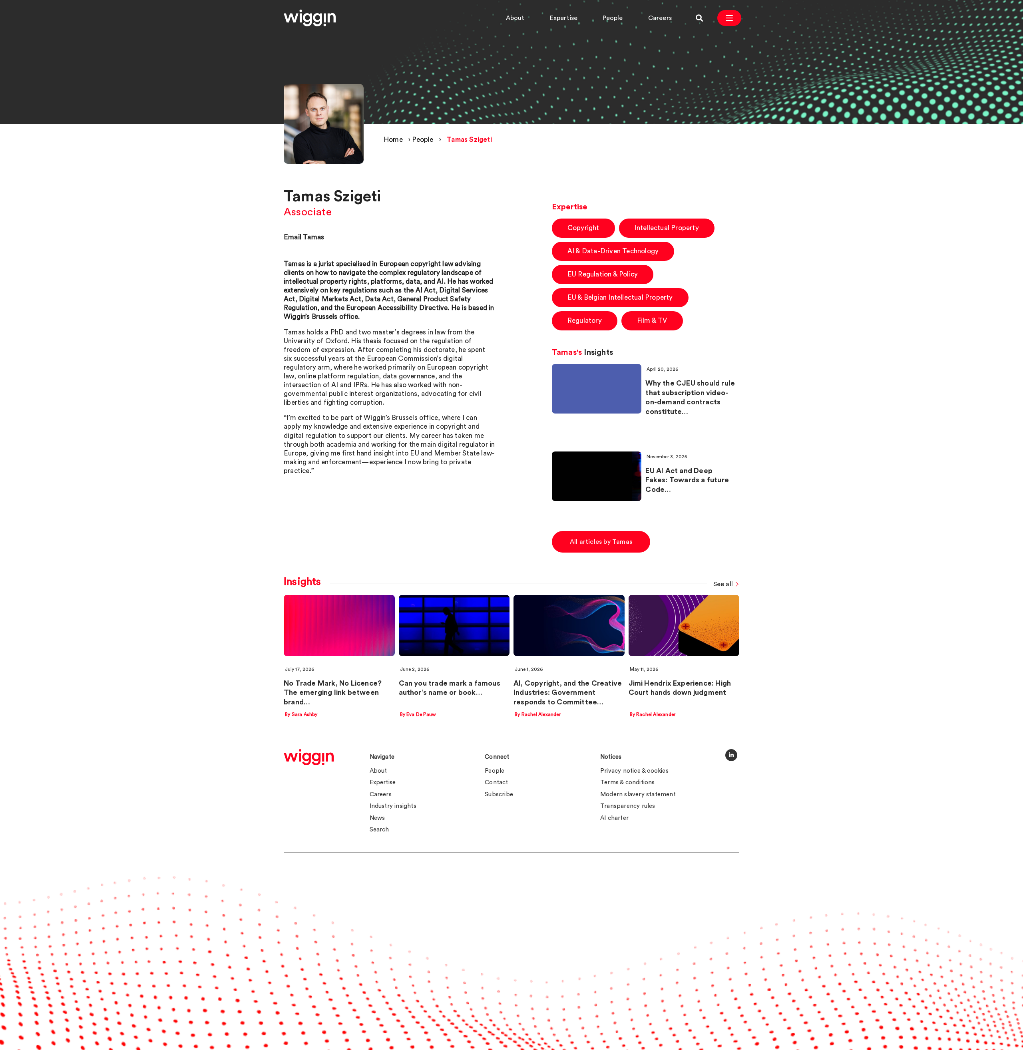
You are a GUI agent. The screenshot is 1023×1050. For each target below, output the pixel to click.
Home (393, 139)
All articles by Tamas (601, 542)
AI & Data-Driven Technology (613, 251)
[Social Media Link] (731, 755)
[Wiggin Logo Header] (310, 18)
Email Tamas (304, 237)
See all (723, 584)
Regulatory (584, 320)
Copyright (583, 228)
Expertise (564, 18)
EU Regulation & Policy (602, 274)
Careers (660, 18)
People (613, 18)
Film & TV (652, 320)
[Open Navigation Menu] (729, 18)
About (515, 18)
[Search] (699, 18)
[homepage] (309, 757)
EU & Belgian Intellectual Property (620, 297)
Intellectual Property (667, 228)
